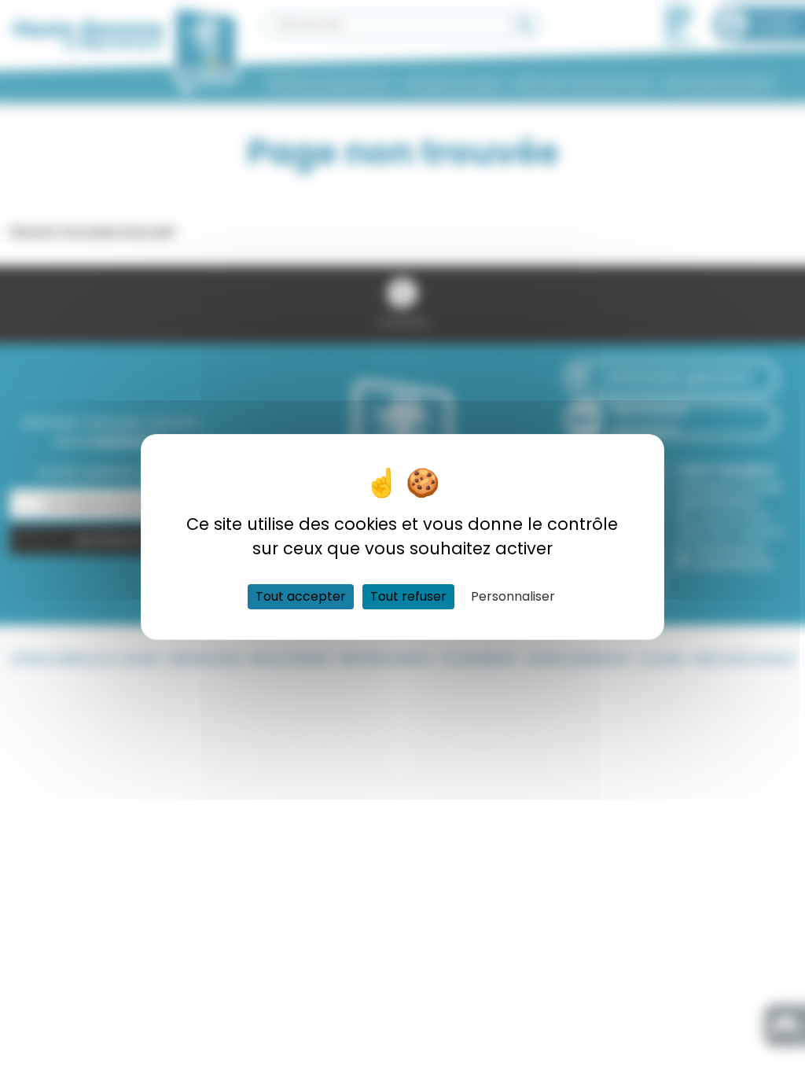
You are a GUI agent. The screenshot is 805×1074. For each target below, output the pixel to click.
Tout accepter (300, 596)
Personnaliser (513, 596)
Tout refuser (408, 596)
